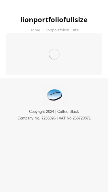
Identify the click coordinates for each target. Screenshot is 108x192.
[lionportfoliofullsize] (54, 54)
